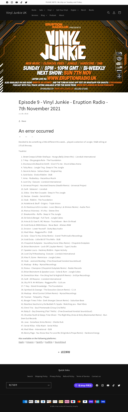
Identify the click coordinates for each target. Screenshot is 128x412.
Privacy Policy (55, 376)
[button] (42, 10)
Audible (48, 342)
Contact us (96, 376)
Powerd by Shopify (72, 406)
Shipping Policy (41, 376)
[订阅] (48, 385)
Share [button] (24, 121)
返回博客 (65, 352)
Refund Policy (68, 376)
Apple (21, 342)
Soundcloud (60, 342)
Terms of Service (83, 376)
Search (30, 376)
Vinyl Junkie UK (60, 406)
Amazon (30, 342)
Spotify (39, 342)
